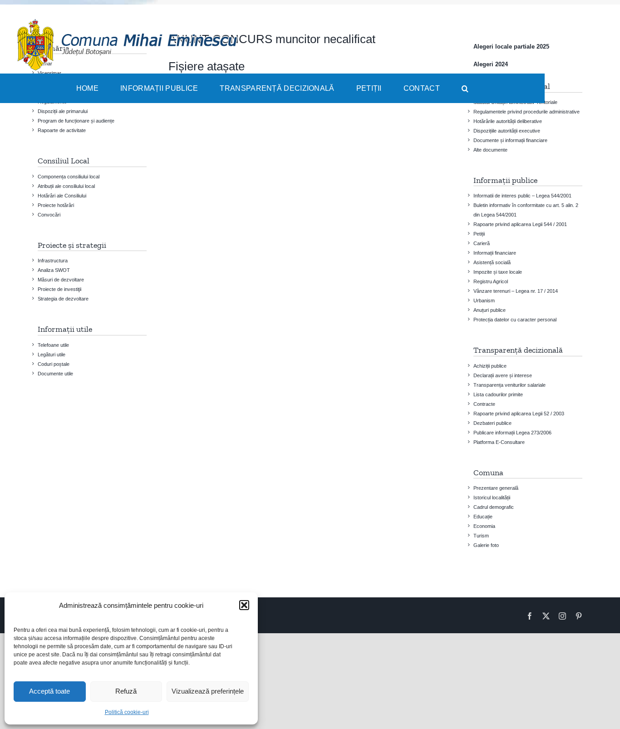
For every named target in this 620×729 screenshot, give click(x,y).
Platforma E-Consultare (499, 442)
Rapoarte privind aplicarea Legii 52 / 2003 (518, 413)
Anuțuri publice (489, 310)
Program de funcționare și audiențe (76, 120)
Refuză (126, 691)
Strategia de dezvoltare (63, 298)
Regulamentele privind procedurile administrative (526, 111)
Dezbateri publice (492, 423)
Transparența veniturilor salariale (509, 385)
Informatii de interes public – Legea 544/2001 (522, 195)
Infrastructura (53, 260)
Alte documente (490, 150)
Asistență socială (492, 262)
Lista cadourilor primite (498, 394)
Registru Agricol (490, 281)
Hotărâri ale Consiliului (62, 195)
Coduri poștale (53, 364)
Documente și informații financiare (510, 140)
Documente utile (55, 373)
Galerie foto (486, 545)
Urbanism (484, 300)
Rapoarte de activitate (62, 130)
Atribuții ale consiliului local (66, 186)
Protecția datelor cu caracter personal (514, 319)
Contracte (484, 404)
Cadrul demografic (493, 507)
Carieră (481, 243)
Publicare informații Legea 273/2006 (512, 432)
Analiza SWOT (54, 270)
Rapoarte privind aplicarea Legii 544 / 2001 (520, 224)
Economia (484, 526)
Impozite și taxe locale (497, 272)
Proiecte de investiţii (59, 289)
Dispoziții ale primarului (63, 111)
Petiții (479, 233)
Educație (482, 516)
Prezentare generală (495, 488)
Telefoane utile (53, 345)
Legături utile (51, 354)
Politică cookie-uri (127, 712)
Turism (481, 535)
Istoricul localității (491, 497)
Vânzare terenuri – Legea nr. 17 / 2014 (515, 291)
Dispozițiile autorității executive (506, 130)
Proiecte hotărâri (56, 205)
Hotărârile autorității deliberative (507, 121)
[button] (244, 605)
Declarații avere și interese (502, 375)
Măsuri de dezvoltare (61, 279)
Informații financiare (494, 253)
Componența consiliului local (68, 176)
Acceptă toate (49, 691)
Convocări (49, 214)
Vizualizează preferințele (208, 691)
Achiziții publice (490, 366)
